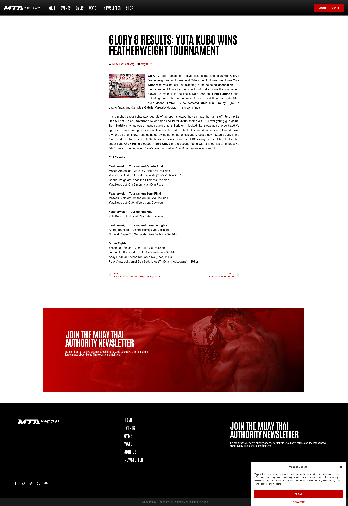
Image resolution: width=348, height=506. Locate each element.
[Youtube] (46, 483)
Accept (298, 494)
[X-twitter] (38, 483)
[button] (341, 467)
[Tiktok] (30, 483)
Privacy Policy (299, 501)
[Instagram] (23, 483)
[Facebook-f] (15, 483)
